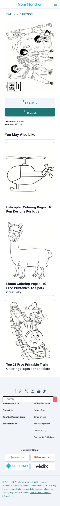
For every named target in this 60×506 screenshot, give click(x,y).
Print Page (32, 103)
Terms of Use (40, 417)
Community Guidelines (44, 437)
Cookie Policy (40, 430)
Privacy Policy (40, 410)
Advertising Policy (42, 424)
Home (8, 14)
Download (32, 113)
